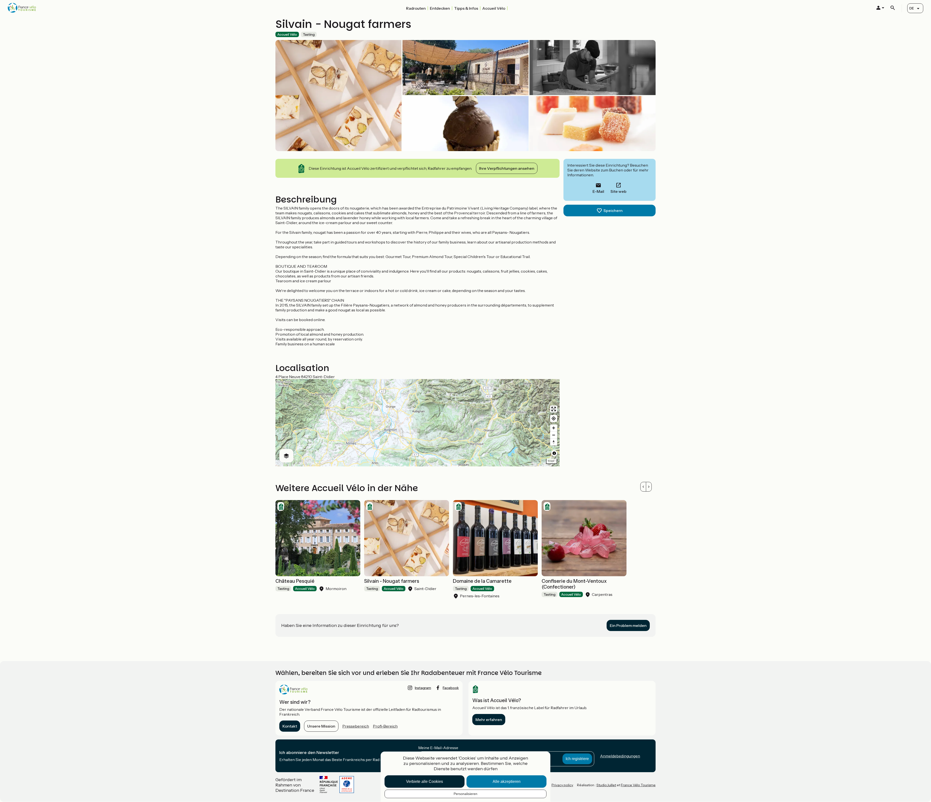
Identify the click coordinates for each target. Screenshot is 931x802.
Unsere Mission (321, 726)
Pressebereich (355, 726)
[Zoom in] (553, 427)
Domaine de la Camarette (482, 581)
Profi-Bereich (385, 726)
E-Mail (598, 191)
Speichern (613, 210)
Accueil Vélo (493, 8)
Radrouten (416, 8)
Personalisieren (465, 794)
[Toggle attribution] (554, 453)
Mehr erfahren (488, 719)
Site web (618, 191)
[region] (417, 422)
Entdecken (440, 8)
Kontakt (289, 726)
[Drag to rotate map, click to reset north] (553, 442)
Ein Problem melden (628, 625)
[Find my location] (553, 418)
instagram (423, 688)
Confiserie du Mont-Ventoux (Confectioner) (574, 584)
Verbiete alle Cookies (424, 781)
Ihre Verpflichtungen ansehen (506, 168)
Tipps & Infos (466, 8)
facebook (451, 688)
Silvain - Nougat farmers (391, 581)
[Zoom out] (553, 434)
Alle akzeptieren (507, 781)
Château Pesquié (294, 581)
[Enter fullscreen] (553, 409)
